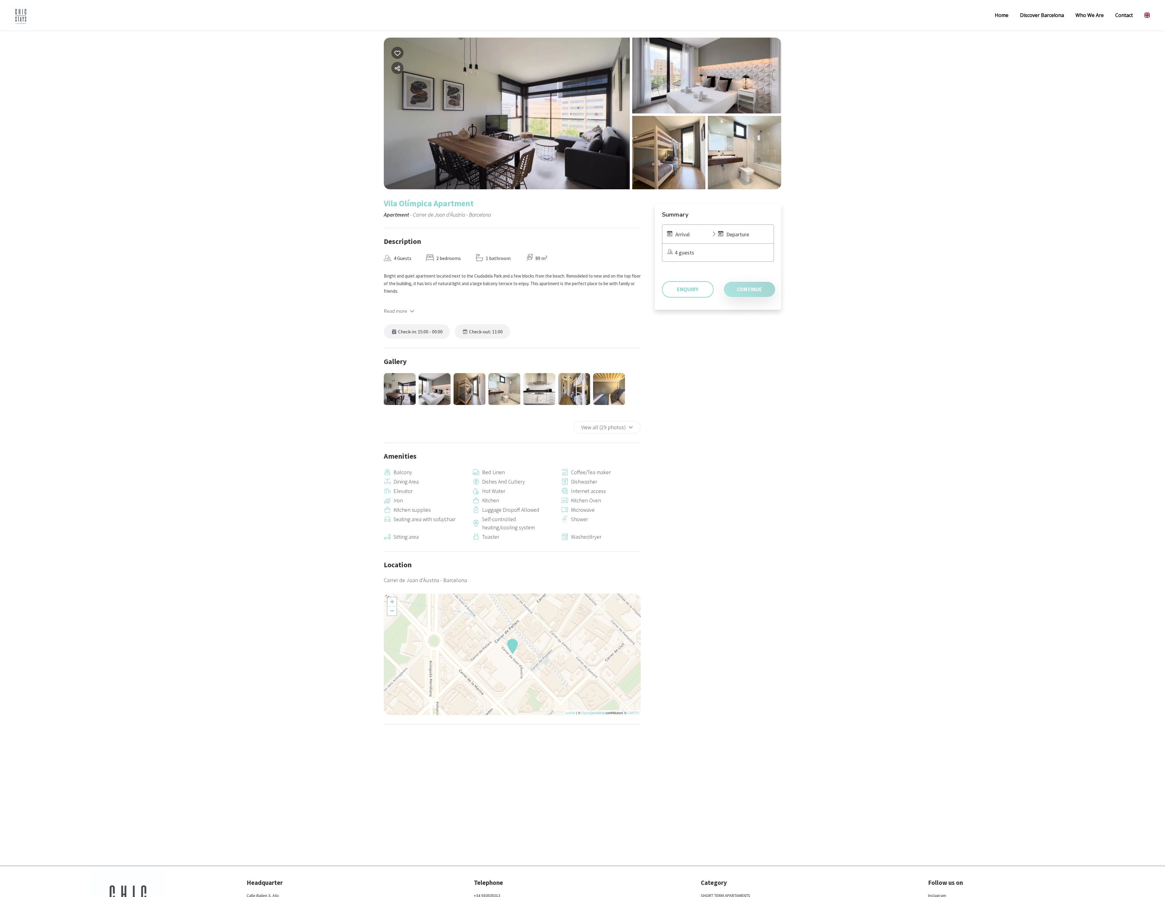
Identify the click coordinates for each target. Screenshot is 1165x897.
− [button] (392, 611)
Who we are (1090, 15)
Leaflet (570, 712)
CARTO (633, 712)
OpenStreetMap (593, 712)
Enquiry (687, 289)
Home (1001, 15)
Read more (395, 311)
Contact (1124, 15)
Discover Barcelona (1042, 15)
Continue (749, 289)
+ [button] (392, 601)
